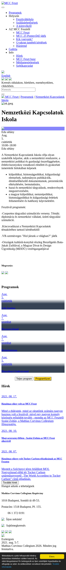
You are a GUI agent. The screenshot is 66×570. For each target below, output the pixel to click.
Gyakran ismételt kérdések (31, 42)
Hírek (19, 55)
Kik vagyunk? (24, 39)
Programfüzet (43, 378)
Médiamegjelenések (27, 62)
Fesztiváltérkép (25, 19)
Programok (15, 12)
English (5, 75)
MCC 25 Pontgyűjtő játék (31, 35)
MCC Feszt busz (26, 59)
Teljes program (24, 378)
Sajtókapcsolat (24, 65)
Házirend (21, 45)
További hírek (10, 482)
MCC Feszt (23, 32)
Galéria (13, 49)
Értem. (52, 556)
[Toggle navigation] (2, 7)
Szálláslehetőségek (27, 22)
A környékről (24, 25)
